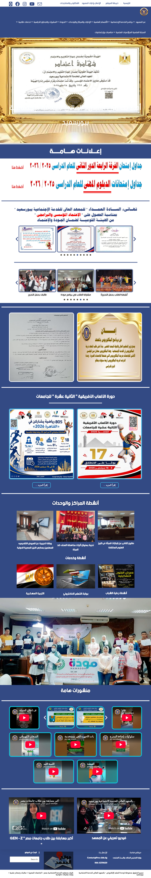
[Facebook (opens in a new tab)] (17, 4)
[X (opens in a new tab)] (11, 4)
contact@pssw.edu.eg (97, 857)
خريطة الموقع (112, 3)
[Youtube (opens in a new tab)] (32, 4)
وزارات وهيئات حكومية (64, 874)
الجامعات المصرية (35, 873)
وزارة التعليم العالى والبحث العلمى (127, 857)
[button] (17, 239)
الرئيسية (126, 3)
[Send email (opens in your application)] (39, 4)
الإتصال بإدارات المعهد (91, 3)
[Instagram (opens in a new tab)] (24, 4)
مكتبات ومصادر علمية (18, 873)
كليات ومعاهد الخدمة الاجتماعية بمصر (58, 873)
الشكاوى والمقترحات (69, 3)
